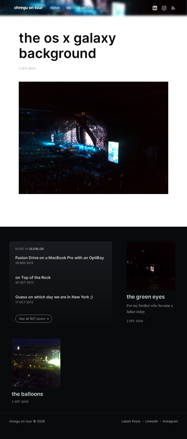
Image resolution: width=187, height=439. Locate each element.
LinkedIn (151, 421)
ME (68, 8)
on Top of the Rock (33, 277)
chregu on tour (28, 7)
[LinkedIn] (154, 7)
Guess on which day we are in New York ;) (54, 296)
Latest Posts (131, 421)
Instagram (170, 421)
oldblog (36, 249)
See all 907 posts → (34, 319)
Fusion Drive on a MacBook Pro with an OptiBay (59, 257)
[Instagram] (164, 7)
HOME (55, 8)
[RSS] (173, 7)
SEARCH (83, 8)
